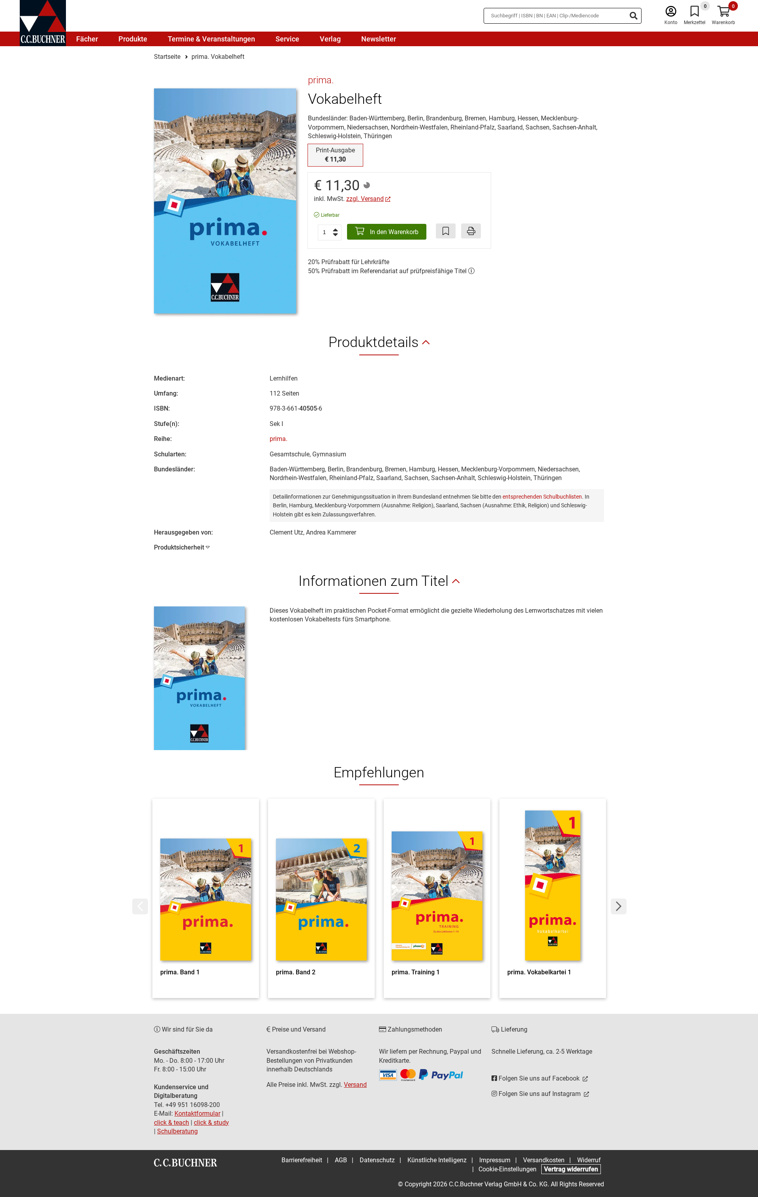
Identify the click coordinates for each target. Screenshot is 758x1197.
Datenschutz (377, 1160)
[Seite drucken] (471, 230)
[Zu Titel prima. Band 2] (321, 886)
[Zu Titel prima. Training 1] (437, 886)
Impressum (494, 1160)
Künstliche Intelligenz (437, 1160)
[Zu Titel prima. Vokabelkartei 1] (552, 886)
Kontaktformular (197, 1113)
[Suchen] (633, 16)
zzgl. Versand (365, 199)
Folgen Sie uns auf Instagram (539, 1094)
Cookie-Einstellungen (507, 1169)
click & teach (171, 1122)
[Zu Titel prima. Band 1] (205, 886)
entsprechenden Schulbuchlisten (542, 496)
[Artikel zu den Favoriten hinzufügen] (446, 230)
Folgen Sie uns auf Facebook (539, 1078)
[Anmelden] (671, 13)
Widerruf (589, 1160)
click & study (211, 1122)
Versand (355, 1084)
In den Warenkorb (393, 232)
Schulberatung (177, 1131)
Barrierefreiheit (301, 1160)
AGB (341, 1160)
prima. (278, 439)
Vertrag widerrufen (571, 1169)
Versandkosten (544, 1160)
